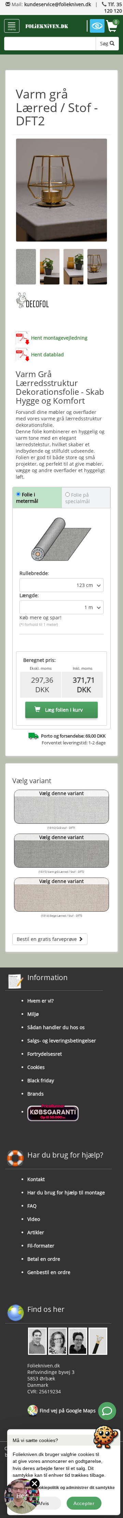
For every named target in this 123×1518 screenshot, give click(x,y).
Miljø (33, 1014)
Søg (105, 43)
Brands (35, 1093)
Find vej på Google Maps (67, 1410)
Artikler (35, 1232)
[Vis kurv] (112, 27)
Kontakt (36, 1179)
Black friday (40, 1080)
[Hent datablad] (22, 354)
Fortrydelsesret (44, 1054)
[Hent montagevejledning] (22, 337)
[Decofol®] (33, 300)
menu (12, 29)
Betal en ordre (43, 1259)
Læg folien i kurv (63, 710)
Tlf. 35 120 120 (113, 7)
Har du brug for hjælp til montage (66, 1192)
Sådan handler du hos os (56, 1027)
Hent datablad (47, 354)
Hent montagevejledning (59, 338)
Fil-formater (40, 1245)
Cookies (36, 1067)
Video (33, 1219)
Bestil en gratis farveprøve (47, 939)
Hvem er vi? (40, 1000)
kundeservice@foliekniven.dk (57, 4)
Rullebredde (33, 573)
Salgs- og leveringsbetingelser (61, 1040)
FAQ (32, 1206)
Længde (28, 595)
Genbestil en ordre (48, 1272)
